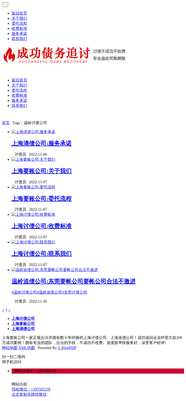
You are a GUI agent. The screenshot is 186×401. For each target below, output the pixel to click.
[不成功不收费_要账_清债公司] (65, 63)
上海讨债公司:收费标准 (42, 226)
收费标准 (19, 28)
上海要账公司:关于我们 (42, 171)
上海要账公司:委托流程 (42, 198)
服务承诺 (19, 34)
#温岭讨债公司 (24, 292)
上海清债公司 (23, 329)
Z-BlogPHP (67, 348)
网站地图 (9, 348)
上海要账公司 (23, 323)
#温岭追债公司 (49, 292)
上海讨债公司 (23, 318)
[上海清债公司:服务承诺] (33, 132)
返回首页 (19, 13)
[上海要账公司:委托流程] (33, 187)
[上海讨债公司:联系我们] (33, 242)
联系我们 (19, 39)
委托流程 (19, 23)
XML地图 (26, 348)
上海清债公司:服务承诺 (42, 143)
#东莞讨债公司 (74, 292)
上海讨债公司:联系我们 (42, 253)
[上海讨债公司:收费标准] (33, 214)
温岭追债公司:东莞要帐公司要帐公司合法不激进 (74, 281)
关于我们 (19, 18)
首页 (6, 123)
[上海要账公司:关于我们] (33, 159)
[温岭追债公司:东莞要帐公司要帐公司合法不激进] (55, 270)
